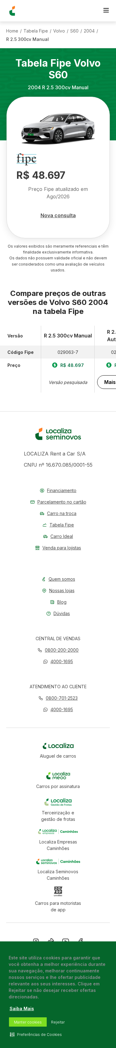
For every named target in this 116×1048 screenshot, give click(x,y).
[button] (58, 661)
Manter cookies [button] (28, 1022)
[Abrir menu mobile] (106, 10)
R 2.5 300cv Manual (27, 39)
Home (12, 31)
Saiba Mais (22, 1008)
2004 (89, 31)
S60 (74, 31)
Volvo (59, 31)
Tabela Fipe (36, 31)
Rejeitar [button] (58, 1022)
